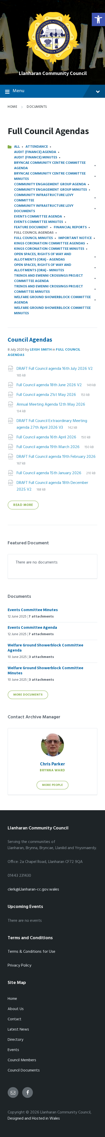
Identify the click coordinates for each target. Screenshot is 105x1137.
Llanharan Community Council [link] (53, 73)
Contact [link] (14, 1019)
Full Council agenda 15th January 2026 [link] (49, 473)
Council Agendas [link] (30, 339)
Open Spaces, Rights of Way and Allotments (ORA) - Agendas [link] (42, 257)
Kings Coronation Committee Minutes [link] (49, 249)
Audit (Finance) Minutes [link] (35, 157)
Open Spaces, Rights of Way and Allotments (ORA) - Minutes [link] (42, 267)
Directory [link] (15, 1040)
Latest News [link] (18, 1029)
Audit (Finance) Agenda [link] (35, 152)
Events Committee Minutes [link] (38, 222)
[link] (98, 19)
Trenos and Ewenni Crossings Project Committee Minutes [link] (48, 289)
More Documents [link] (28, 694)
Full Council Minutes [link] (33, 238)
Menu (18, 91)
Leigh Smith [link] (41, 350)
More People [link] (52, 785)
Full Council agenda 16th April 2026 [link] (47, 437)
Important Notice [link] (75, 238)
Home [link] (12, 107)
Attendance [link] (36, 147)
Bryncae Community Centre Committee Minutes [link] (50, 176)
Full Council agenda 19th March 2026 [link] (49, 447)
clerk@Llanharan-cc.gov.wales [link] (33, 889)
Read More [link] (23, 505)
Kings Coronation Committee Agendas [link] (49, 243)
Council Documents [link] (24, 1070)
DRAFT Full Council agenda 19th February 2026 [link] (56, 456)
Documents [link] (37, 107)
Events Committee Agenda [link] (38, 217)
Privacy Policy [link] (19, 965)
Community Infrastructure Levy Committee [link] (43, 197)
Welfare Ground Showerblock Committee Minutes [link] (52, 310)
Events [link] (13, 1050)
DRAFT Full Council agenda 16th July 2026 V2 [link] (55, 368)
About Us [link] (16, 1009)
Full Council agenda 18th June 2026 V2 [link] (50, 385)
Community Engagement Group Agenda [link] (50, 184)
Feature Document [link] (31, 227)
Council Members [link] (22, 1060)
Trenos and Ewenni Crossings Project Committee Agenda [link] (48, 278)
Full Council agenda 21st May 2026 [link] (47, 395)
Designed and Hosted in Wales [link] (34, 1118)
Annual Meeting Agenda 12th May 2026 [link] (51, 404)
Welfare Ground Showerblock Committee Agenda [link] (52, 300)
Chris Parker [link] (52, 764)
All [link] (17, 147)
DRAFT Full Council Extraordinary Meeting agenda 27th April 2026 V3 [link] (52, 424)
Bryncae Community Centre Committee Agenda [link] (50, 165)
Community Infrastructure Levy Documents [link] (43, 208)
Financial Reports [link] (70, 227)
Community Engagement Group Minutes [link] (50, 190)
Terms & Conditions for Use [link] (31, 951)
